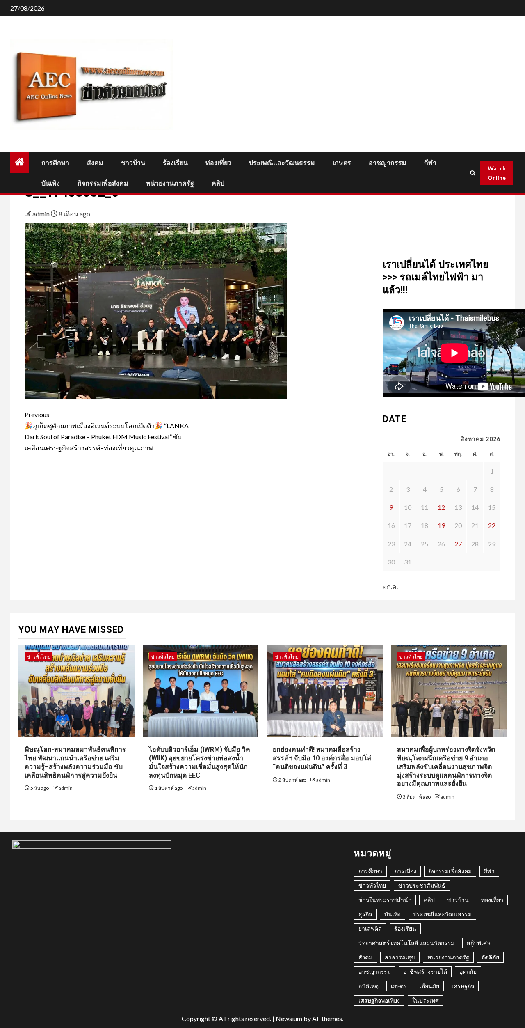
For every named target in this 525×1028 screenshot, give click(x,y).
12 (441, 507)
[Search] (473, 173)
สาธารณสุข (400, 957)
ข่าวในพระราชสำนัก (384, 899)
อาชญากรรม (387, 163)
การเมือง (405, 870)
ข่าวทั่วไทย (38, 657)
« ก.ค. (390, 586)
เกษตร (342, 163)
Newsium (289, 1018)
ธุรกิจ (365, 914)
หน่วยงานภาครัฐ (170, 183)
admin (41, 214)
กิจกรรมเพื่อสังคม (103, 183)
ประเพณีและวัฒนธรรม (282, 163)
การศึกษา (55, 163)
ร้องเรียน (175, 163)
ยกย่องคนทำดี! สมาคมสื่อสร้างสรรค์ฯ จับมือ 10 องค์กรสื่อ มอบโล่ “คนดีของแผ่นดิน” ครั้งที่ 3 (322, 758)
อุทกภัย (468, 971)
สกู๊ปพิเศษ (479, 942)
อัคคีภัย (490, 957)
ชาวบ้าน (133, 163)
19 (441, 525)
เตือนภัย (429, 985)
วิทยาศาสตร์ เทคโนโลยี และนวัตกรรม (406, 942)
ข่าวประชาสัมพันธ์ (421, 885)
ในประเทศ (425, 1000)
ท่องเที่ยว (218, 163)
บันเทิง (50, 183)
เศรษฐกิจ (463, 985)
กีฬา (430, 163)
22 (491, 525)
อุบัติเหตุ (368, 985)
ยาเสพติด (370, 928)
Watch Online (497, 173)
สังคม (95, 163)
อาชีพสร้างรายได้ (425, 971)
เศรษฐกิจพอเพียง (379, 1000)
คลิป (218, 183)
